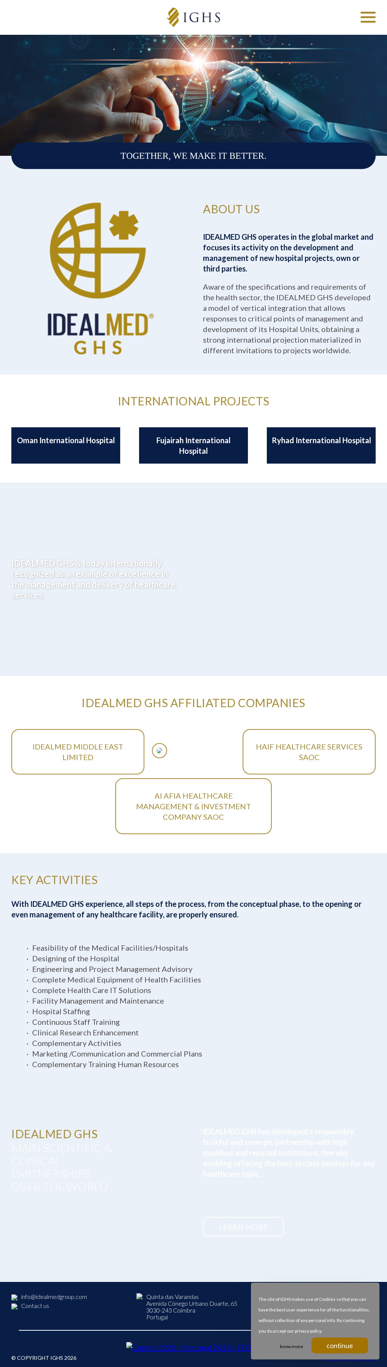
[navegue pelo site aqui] (368, 17)
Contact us (35, 1305)
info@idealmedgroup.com (54, 1296)
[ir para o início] (193, 17)
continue (340, 1345)
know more (291, 1346)
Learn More (243, 1226)
